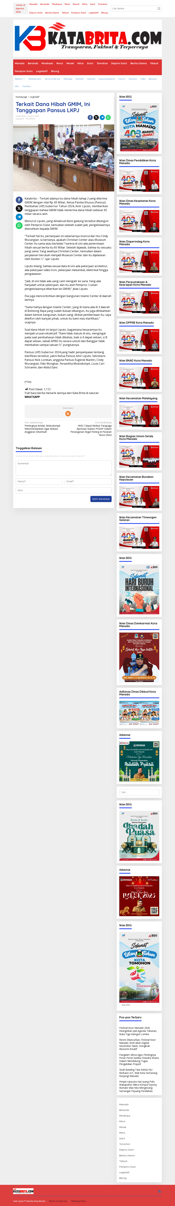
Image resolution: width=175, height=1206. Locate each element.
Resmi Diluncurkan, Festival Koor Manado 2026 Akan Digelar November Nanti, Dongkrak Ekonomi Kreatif (137, 1044)
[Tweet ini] (96, 117)
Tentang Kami (78, 1201)
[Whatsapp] (108, 117)
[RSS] (68, 413)
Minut (122, 1121)
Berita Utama (126, 1155)
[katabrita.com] (87, 38)
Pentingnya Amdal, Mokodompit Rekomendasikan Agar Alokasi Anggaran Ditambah (42, 427)
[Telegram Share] (102, 117)
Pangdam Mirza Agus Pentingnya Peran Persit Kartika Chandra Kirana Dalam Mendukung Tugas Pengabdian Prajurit (139, 1059)
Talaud (123, 1161)
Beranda (124, 1110)
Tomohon (124, 1144)
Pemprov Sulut (127, 1166)
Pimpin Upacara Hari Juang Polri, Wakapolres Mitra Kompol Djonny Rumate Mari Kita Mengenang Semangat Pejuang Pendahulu (138, 1086)
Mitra (122, 1132)
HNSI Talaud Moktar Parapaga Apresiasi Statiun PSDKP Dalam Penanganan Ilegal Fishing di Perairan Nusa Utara (90, 428)
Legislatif (20, 118)
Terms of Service (58, 1201)
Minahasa (124, 1115)
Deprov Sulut (126, 1149)
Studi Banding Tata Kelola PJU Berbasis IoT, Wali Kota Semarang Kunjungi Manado (138, 1072)
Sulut (122, 1138)
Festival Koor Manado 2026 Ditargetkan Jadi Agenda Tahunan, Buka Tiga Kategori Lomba (138, 1031)
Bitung (122, 1178)
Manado (124, 1104)
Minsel (122, 1127)
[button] (159, 8)
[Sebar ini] (90, 117)
